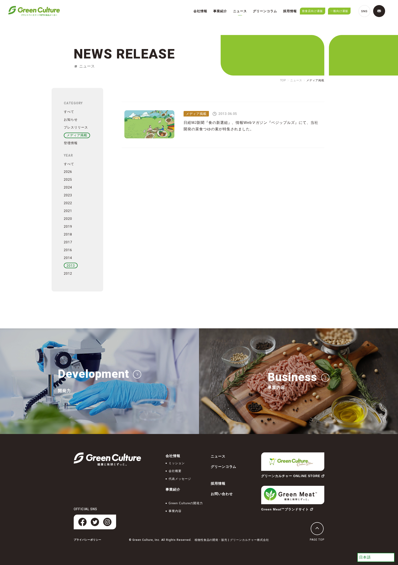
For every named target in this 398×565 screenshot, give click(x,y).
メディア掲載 (77, 135)
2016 (68, 250)
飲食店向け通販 (312, 11)
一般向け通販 (339, 11)
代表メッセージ (180, 479)
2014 (68, 258)
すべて (69, 112)
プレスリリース (76, 127)
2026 (68, 171)
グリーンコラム (265, 11)
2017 (68, 242)
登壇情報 (71, 143)
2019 (68, 226)
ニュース (240, 11)
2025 (68, 179)
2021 (68, 211)
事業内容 (175, 511)
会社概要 (175, 471)
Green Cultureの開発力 (186, 503)
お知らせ (71, 119)
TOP (283, 80)
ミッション (177, 463)
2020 (68, 218)
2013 (71, 265)
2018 (68, 234)
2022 (68, 203)
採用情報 (290, 11)
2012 (68, 273)
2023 (68, 195)
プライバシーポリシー (87, 540)
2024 (68, 187)
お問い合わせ (222, 494)
